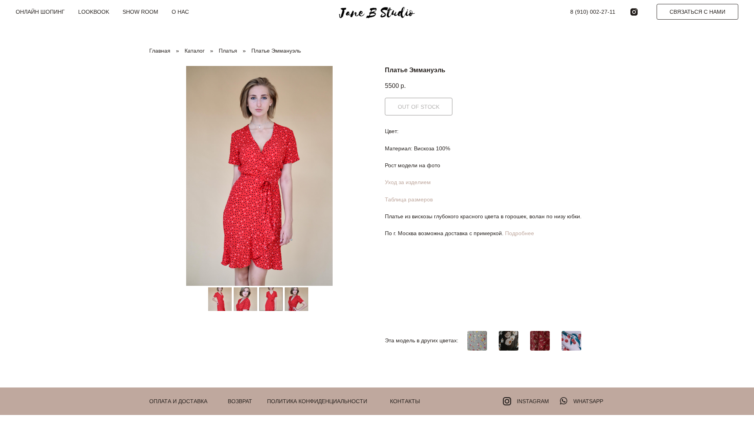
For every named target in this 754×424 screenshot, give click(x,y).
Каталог (195, 51)
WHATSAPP (588, 401)
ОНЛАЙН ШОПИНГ (40, 12)
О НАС (180, 12)
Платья (228, 51)
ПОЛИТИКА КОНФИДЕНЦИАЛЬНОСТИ (317, 401)
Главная (159, 51)
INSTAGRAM (533, 401)
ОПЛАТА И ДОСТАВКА (178, 401)
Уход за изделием (408, 182)
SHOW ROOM (140, 12)
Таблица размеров (409, 199)
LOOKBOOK (93, 12)
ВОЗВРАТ (240, 401)
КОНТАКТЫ (405, 401)
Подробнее (519, 233)
